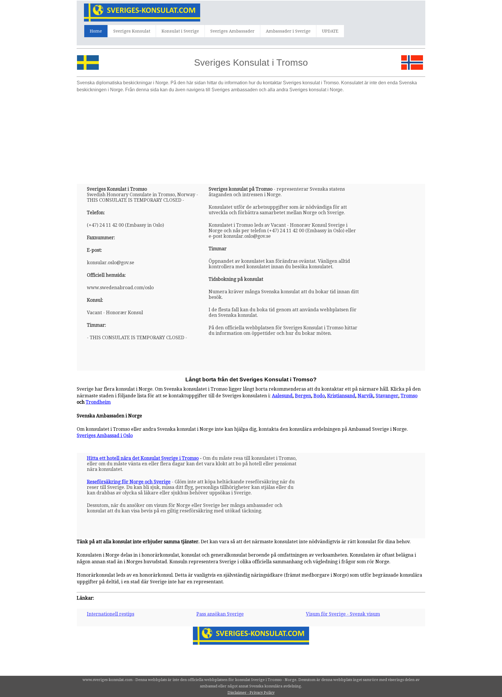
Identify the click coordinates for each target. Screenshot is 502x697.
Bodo (319, 395)
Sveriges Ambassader (232, 31)
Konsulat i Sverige (180, 31)
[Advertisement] (251, 136)
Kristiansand (341, 395)
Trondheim (98, 402)
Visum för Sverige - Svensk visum (343, 614)
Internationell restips (110, 614)
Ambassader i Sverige (288, 31)
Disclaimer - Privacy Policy (251, 692)
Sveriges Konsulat (131, 31)
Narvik (365, 395)
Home (96, 31)
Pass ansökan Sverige (220, 614)
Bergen (303, 395)
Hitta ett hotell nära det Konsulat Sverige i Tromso (143, 458)
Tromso (409, 395)
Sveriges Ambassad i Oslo (105, 435)
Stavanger (387, 395)
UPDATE (330, 31)
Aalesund (282, 395)
